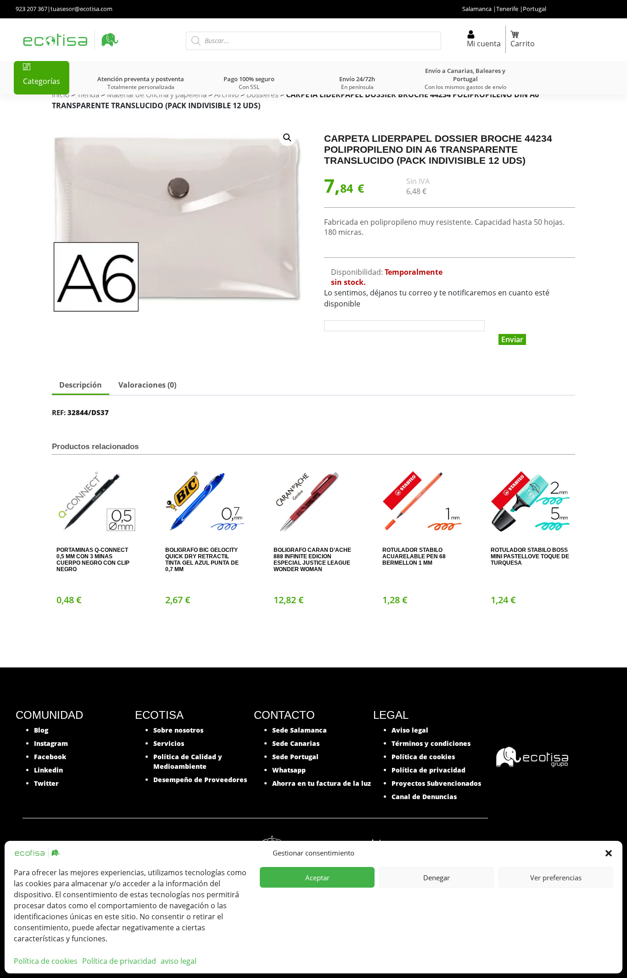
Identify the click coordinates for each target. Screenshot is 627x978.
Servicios (168, 743)
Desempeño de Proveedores (200, 779)
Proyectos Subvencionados (436, 783)
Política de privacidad (119, 961)
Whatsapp (289, 770)
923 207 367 (31, 9)
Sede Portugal (295, 756)
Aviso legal (410, 730)
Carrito (522, 44)
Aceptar (317, 877)
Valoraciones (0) (147, 385)
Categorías (41, 81)
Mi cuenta (484, 44)
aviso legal (178, 961)
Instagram (51, 743)
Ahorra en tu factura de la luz (321, 783)
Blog (41, 730)
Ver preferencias (556, 877)
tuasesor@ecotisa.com (81, 9)
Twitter (46, 783)
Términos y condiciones (431, 743)
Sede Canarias (295, 743)
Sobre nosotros (178, 730)
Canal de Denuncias (424, 796)
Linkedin (48, 770)
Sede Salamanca (299, 730)
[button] (608, 852)
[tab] (80, 385)
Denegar (436, 877)
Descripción (80, 385)
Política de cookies (46, 961)
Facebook (50, 756)
